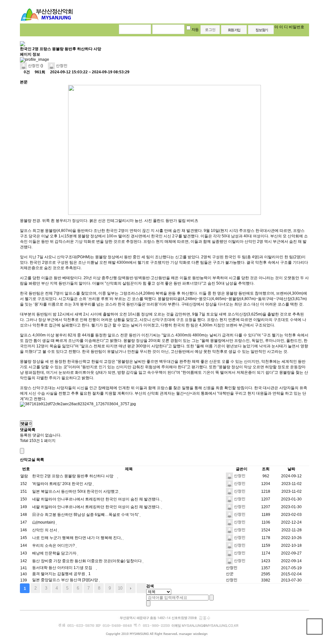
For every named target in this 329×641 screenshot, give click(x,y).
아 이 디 (281, 27)
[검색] (211, 597)
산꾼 (230, 574)
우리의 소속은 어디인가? (54, 545)
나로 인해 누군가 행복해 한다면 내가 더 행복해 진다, (77, 538)
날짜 (291, 469)
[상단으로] (315, 626)
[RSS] (21, 446)
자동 (195, 29)
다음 (131, 588)
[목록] (21, 77)
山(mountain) (44, 522)
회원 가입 (234, 30)
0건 (26, 72)
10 (120, 588)
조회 (266, 469)
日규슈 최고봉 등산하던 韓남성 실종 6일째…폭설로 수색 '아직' (86, 514)
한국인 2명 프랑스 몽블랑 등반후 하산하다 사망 (73, 476)
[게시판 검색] (22, 451)
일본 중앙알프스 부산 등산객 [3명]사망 (65, 580)
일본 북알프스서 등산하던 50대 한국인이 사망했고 (76, 491)
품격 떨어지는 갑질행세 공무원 (59, 574)
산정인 (33, 65)
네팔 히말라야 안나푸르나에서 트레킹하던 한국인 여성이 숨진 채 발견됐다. (96, 499)
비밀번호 (296, 27)
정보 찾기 (261, 30)
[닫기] (148, 603)
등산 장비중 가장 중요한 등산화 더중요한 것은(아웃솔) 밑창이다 (87, 561)
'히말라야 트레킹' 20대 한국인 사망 (62, 483)
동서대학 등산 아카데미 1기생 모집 (62, 567)
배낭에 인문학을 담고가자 (54, 553)
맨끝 (141, 588)
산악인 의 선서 (45, 530)
